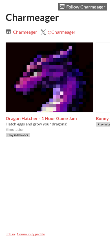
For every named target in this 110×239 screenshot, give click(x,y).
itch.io (10, 234)
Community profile (31, 234)
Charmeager (25, 32)
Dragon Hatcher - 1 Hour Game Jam (41, 118)
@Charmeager (61, 32)
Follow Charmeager (85, 6)
